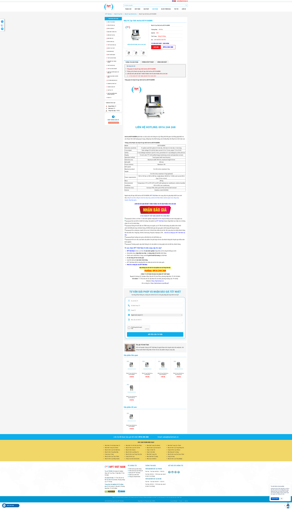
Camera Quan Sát (111, 86)
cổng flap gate (132, 200)
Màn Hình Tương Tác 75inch (174, 445)
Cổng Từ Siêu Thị (151, 450)
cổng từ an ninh (131, 198)
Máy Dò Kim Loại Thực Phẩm (112, 456)
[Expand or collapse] (184, 66)
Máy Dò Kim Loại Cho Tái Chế (133, 447)
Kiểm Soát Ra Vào (111, 35)
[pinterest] (178, 472)
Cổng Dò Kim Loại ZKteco (174, 450)
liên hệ (184, 9)
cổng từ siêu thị (140, 198)
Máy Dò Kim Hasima (130, 450)
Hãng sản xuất (162, 62)
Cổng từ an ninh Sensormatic (132, 458)
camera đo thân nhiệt (157, 198)
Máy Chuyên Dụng (111, 54)
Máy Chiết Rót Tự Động (152, 456)
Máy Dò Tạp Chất (111, 48)
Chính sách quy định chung (134, 469)
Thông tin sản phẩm (131, 62)
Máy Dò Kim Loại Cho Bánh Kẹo (112, 450)
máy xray (147, 198)
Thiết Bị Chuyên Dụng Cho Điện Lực (113, 72)
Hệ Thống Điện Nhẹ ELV (112, 80)
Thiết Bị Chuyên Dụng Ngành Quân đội (112, 94)
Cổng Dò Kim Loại (111, 25)
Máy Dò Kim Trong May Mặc (111, 452)
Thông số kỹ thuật (148, 62)
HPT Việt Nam (154, 195)
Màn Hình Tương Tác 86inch (153, 445)
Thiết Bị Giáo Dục (111, 65)
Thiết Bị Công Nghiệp (112, 68)
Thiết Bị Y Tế (110, 90)
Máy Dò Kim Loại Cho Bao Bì (153, 447)
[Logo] (108, 6)
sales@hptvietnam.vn (182, 1)
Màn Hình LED (110, 38)
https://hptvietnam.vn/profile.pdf (160, 283)
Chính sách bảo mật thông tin (135, 470)
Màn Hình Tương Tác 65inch (111, 447)
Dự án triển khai (166, 9)
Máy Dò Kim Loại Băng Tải (132, 452)
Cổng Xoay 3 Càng (109, 454)
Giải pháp (146, 9)
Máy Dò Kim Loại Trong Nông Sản (176, 447)
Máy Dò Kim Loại (110, 41)
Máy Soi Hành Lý (110, 28)
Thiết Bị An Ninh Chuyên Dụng (112, 77)
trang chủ (128, 9)
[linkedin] (175, 472)
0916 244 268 (168, 47)
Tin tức (176, 9)
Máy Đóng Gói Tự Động (173, 452)
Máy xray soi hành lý (151, 458)
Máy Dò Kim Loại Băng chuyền (112, 458)
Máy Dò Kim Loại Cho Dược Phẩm (176, 454)
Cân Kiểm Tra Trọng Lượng (111, 62)
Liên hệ (186, 501)
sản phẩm (155, 9)
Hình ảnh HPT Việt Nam (134, 472)
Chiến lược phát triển (133, 474)
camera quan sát (168, 198)
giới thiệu (137, 9)
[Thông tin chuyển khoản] (113, 119)
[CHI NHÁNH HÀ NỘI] (4, 505)
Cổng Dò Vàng (171, 456)
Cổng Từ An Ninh (111, 22)
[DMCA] (110, 491)
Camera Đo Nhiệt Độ (111, 83)
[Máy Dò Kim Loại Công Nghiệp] (121, 491)
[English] (173, 1)
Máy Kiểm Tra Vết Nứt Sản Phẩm (134, 445)
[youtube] (172, 472)
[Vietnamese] (175, 1)
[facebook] (169, 472)
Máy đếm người (110, 51)
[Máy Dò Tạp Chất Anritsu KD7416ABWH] (129, 53)
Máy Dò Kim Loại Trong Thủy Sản (134, 454)
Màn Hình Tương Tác (112, 31)
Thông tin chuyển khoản (134, 476)
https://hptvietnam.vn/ (157, 281)
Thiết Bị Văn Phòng (111, 58)
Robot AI (109, 97)
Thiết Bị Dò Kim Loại (111, 44)
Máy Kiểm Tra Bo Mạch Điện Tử (112, 445)
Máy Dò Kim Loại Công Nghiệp (175, 458)
